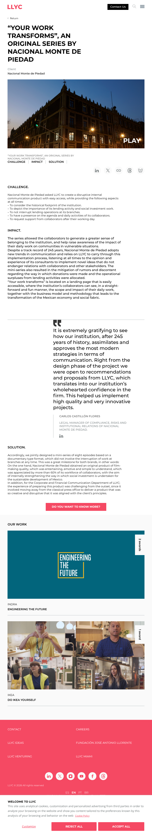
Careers (82, 729)
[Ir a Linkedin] (61, 436)
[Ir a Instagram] (71, 776)
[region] (76, 815)
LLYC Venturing (20, 756)
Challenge (16, 162)
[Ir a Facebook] (92, 776)
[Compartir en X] (108, 170)
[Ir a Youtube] (82, 776)
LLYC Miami (84, 756)
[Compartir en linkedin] (97, 170)
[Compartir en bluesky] (140, 170)
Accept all (121, 826)
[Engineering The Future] (76, 565)
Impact (37, 162)
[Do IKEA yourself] (76, 655)
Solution (56, 162)
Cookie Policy (82, 815)
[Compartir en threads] (130, 170)
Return (14, 18)
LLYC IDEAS (16, 743)
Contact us (118, 6)
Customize (29, 826)
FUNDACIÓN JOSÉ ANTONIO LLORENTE (104, 743)
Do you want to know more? (76, 506)
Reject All (74, 826)
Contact (14, 729)
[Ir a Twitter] (60, 776)
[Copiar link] (119, 170)
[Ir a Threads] (103, 776)
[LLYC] (15, 7)
